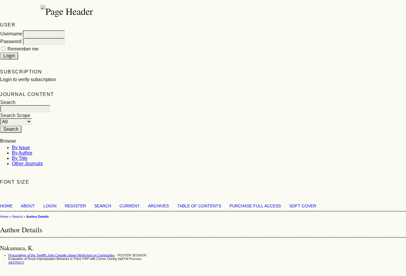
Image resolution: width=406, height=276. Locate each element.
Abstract (16, 262)
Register (75, 206)
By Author (22, 152)
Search (102, 206)
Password (10, 41)
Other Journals (27, 163)
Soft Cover (302, 206)
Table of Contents (199, 206)
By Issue (21, 147)
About (28, 206)
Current (129, 206)
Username (11, 33)
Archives (158, 206)
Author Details (37, 216)
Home (6, 206)
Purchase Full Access (255, 206)
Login (49, 206)
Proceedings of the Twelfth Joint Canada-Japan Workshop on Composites (61, 255)
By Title (20, 158)
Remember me (23, 48)
